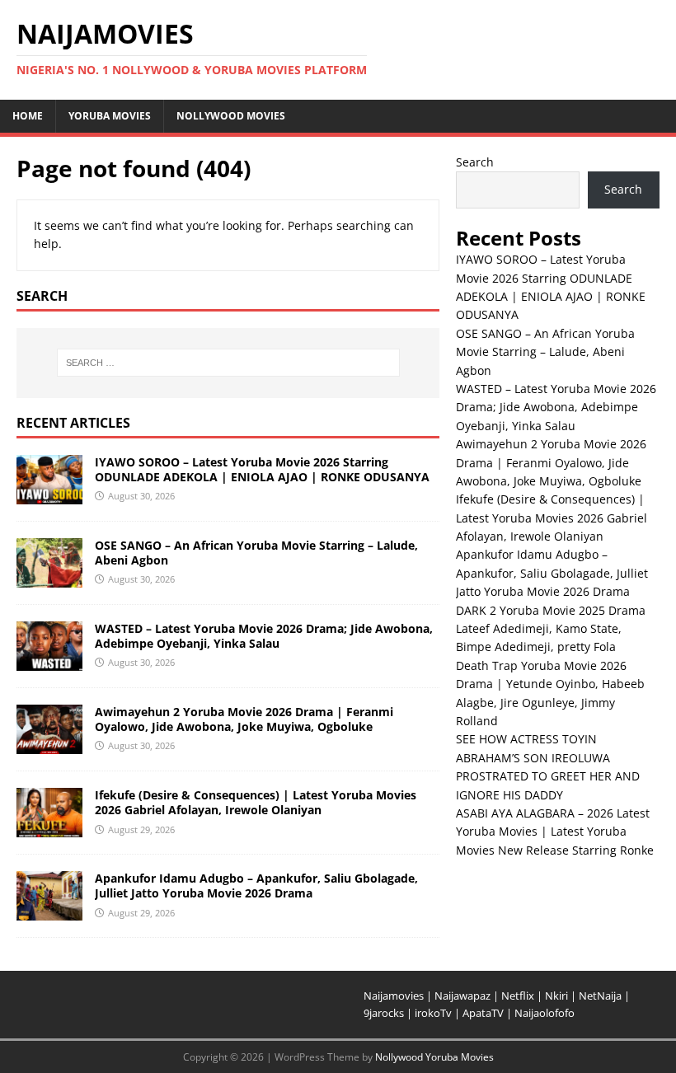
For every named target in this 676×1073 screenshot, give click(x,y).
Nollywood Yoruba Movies (434, 1057)
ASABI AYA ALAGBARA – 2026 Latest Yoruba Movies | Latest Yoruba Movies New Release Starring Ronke (555, 831)
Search (475, 162)
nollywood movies (230, 116)
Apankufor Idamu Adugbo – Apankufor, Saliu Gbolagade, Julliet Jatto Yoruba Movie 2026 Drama (256, 885)
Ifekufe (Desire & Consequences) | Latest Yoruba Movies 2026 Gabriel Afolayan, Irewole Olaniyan (255, 802)
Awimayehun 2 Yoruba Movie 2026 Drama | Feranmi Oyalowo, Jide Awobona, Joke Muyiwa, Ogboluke (244, 719)
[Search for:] (228, 363)
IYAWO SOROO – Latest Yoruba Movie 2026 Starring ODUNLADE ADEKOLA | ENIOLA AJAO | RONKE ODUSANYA (262, 469)
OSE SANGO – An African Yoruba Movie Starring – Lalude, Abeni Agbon (256, 552)
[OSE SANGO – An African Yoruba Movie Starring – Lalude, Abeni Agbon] (49, 578)
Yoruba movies (109, 116)
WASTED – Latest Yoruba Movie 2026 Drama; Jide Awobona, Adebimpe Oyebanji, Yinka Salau (264, 636)
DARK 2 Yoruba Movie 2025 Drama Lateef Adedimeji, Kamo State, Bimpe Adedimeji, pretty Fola (550, 628)
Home (27, 116)
